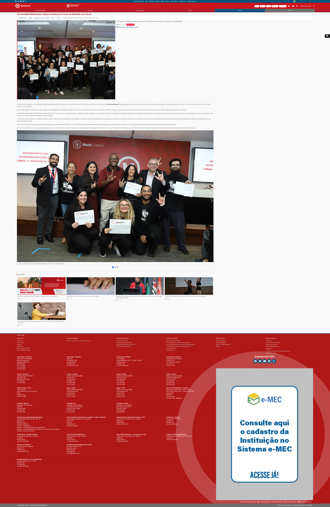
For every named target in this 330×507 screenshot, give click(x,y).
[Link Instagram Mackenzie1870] (25, 1)
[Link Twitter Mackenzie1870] (18, 1)
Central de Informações (249, 502)
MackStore (275, 6)
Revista (268, 6)
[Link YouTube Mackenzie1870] (21, 1)
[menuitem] (139, 1)
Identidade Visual (278, 502)
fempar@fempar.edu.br (73, 453)
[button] (211, 200)
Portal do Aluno (282, 6)
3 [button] (117, 267)
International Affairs (305, 6)
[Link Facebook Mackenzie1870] (16, 1)
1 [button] (112, 267)
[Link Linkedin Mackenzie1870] (23, 1)
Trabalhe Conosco (291, 502)
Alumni (256, 6)
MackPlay (263, 6)
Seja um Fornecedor (305, 502)
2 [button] (115, 267)
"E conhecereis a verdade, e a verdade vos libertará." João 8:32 (294, 505)
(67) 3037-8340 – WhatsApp (174, 398)
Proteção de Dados (265, 502)
